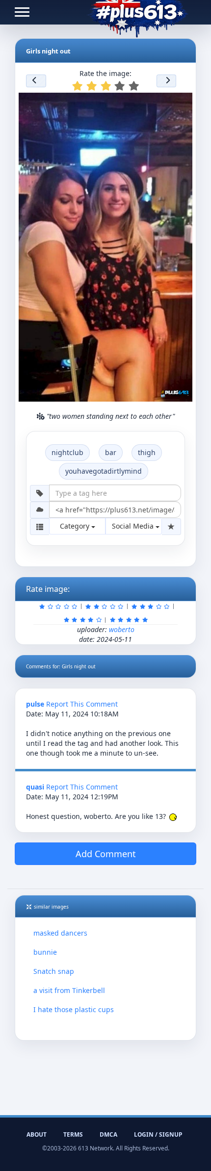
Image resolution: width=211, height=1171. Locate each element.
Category (75, 526)
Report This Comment (82, 704)
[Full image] (180, 103)
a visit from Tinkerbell (69, 990)
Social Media (134, 526)
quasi (35, 786)
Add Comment (106, 854)
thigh (147, 452)
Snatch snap (53, 971)
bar (110, 452)
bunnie (45, 952)
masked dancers (60, 933)
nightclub (67, 452)
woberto (121, 629)
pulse (35, 704)
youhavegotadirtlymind (103, 471)
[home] (137, 12)
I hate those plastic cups (73, 1009)
